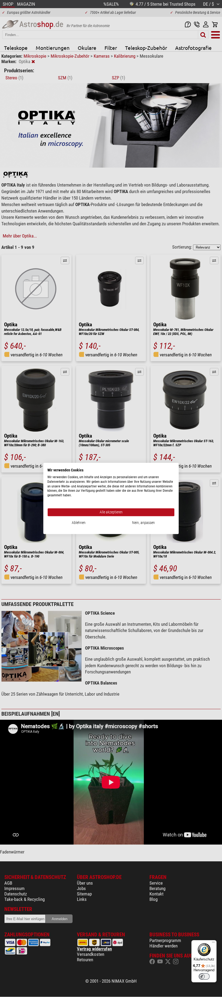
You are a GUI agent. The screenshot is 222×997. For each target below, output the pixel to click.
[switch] (204, 976)
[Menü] (213, 943)
